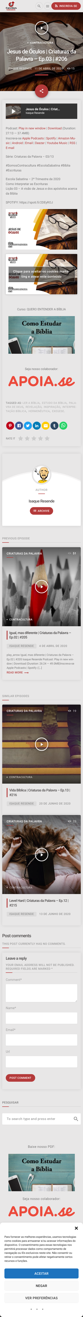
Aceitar (41, 1274)
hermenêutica (39, 411)
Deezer (39, 143)
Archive (41, 511)
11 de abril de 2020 (49, 68)
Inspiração (52, 407)
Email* (10, 1030)
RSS (72, 143)
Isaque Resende (41, 501)
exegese (58, 411)
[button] (76, 1228)
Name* (11, 1008)
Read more (18, 672)
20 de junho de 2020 (55, 803)
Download (55, 128)
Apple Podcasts (33, 138)
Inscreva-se (65, 6)
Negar (41, 1286)
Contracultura (41, 42)
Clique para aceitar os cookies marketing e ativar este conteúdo (41, 274)
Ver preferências (41, 1298)
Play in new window (32, 128)
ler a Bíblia (31, 402)
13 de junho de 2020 (55, 914)
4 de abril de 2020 (53, 646)
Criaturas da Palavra (24, 553)
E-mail (10, 148)
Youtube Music (57, 143)
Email (29, 143)
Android (17, 143)
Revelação (34, 407)
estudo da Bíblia (54, 402)
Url (8, 1052)
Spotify (51, 138)
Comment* (14, 980)
